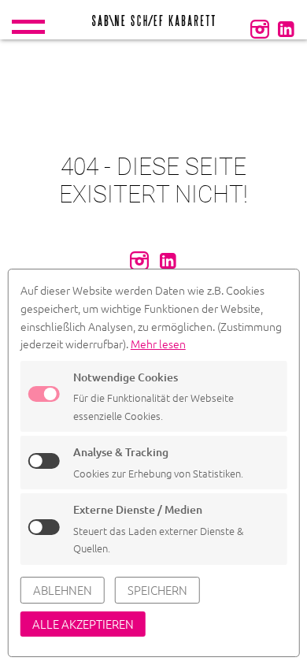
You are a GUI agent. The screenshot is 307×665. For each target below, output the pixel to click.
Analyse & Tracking (120, 451)
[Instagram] (259, 28)
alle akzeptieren (83, 623)
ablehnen (62, 589)
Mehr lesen (158, 343)
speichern (157, 589)
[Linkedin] (285, 28)
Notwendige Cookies (125, 377)
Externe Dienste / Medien (137, 509)
